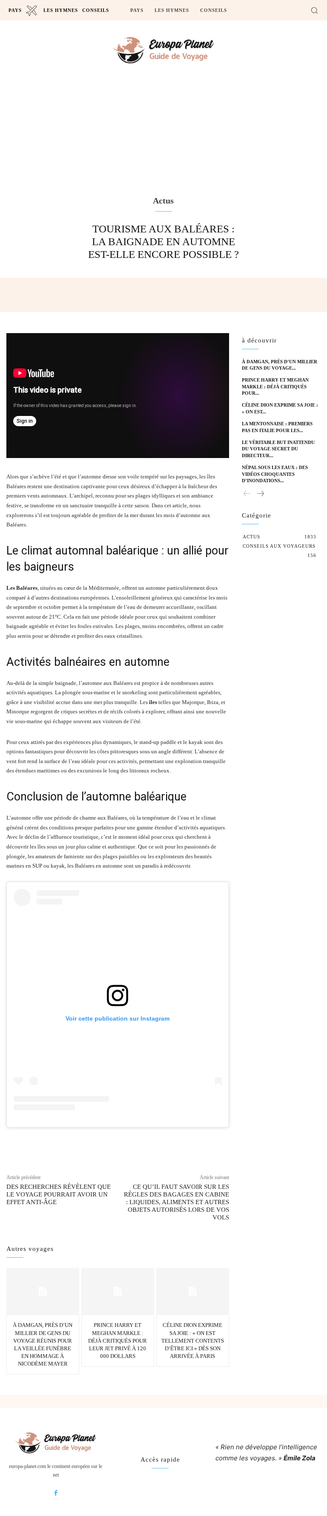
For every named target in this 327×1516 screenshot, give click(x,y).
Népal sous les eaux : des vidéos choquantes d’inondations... (275, 474)
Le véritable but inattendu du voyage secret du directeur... (278, 449)
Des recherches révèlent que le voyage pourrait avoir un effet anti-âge (58, 1194)
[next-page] (260, 494)
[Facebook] (56, 1493)
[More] (197, 1142)
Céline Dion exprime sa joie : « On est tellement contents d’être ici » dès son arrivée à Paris (192, 1340)
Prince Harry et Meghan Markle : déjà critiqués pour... (275, 386)
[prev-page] (247, 494)
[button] (314, 10)
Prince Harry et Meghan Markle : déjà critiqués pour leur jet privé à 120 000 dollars (117, 1340)
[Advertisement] (163, 147)
